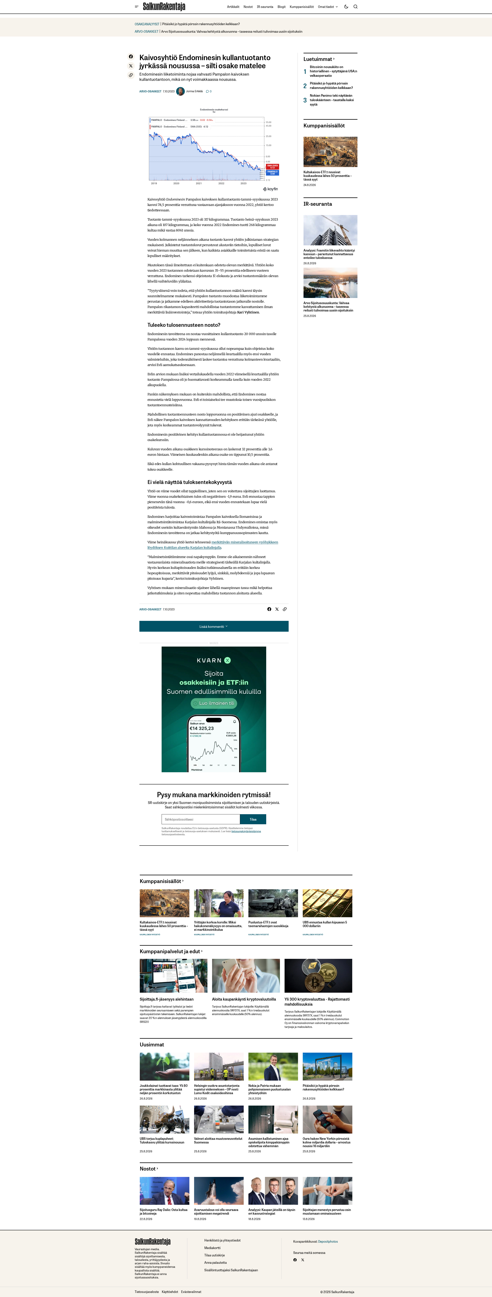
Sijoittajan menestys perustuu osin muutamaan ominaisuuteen (327, 1211)
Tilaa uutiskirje (214, 1255)
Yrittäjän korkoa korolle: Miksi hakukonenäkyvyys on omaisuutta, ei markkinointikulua (218, 926)
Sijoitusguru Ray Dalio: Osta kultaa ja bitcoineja (164, 1211)
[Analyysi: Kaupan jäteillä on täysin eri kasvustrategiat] (273, 1191)
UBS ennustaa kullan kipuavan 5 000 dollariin (325, 924)
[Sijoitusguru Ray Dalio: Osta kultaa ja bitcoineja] (164, 1191)
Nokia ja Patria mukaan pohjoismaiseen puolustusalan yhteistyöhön (269, 1089)
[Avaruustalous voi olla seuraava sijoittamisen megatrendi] (219, 1191)
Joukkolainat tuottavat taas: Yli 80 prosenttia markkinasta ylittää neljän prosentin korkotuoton (164, 1089)
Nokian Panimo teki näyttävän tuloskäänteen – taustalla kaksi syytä (332, 99)
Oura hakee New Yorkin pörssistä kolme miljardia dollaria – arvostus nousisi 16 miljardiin (326, 1142)
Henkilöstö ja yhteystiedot (222, 1240)
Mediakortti (212, 1247)
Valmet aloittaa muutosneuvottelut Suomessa (218, 1140)
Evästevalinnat (191, 1291)
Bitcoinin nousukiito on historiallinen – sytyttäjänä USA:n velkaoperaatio (333, 71)
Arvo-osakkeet (150, 91)
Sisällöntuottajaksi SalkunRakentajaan (231, 1269)
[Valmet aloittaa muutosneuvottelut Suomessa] (219, 1120)
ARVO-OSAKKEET (147, 31)
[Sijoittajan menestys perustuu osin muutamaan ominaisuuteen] (327, 1191)
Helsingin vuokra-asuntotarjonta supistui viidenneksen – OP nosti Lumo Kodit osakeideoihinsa (217, 1089)
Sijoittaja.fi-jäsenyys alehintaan (167, 999)
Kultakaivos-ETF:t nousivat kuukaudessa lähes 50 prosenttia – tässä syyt (328, 175)
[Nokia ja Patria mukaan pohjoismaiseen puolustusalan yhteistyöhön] (273, 1067)
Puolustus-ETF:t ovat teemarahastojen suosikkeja (268, 924)
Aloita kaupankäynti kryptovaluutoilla (244, 999)
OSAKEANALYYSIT (147, 24)
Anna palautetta (215, 1262)
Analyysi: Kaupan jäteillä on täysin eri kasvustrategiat (271, 1211)
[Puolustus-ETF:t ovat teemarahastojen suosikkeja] (273, 903)
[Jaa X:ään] (131, 66)
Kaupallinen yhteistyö (150, 934)
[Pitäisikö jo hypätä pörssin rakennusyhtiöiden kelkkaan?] (327, 1067)
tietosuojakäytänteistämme (246, 831)
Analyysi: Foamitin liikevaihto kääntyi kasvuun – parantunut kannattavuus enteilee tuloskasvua (329, 254)
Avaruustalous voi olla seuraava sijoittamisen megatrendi (216, 1211)
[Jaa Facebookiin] (131, 56)
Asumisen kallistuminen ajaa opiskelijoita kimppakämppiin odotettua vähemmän (268, 1142)
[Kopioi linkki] (131, 75)
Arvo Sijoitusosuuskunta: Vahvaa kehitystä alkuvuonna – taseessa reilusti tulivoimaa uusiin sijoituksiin (231, 31)
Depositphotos (328, 1241)
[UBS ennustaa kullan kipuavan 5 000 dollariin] (327, 903)
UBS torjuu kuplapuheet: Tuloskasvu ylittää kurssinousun (162, 1140)
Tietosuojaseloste (147, 1291)
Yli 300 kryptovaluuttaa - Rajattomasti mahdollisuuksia (317, 1001)
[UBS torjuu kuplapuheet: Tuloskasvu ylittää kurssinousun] (164, 1120)
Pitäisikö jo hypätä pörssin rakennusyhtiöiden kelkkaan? (201, 23)
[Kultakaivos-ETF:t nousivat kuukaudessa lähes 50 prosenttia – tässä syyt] (330, 152)
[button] (136, 7)
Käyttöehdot (170, 1291)
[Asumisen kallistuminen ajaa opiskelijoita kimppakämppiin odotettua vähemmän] (273, 1120)
